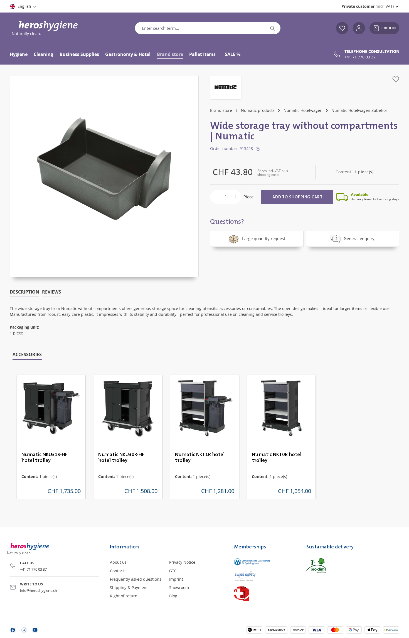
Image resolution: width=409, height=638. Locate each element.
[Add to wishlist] (395, 79)
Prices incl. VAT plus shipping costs (272, 172)
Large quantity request (263, 238)
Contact (117, 570)
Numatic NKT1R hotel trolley (200, 458)
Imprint (176, 579)
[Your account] (359, 28)
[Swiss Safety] (264, 575)
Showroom (179, 587)
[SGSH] (264, 561)
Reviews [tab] (51, 292)
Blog (173, 595)
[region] (104, 176)
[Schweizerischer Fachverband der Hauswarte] (264, 593)
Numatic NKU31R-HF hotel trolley (44, 458)
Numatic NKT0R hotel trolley (276, 458)
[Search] (272, 28)
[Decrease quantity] (215, 197)
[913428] (104, 171)
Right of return (123, 595)
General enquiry (359, 238)
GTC (173, 570)
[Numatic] (225, 88)
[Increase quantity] (235, 197)
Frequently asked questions (135, 579)
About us (118, 562)
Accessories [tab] (27, 354)
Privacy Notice (182, 562)
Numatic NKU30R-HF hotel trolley (121, 458)
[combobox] (200, 28)
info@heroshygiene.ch (38, 590)
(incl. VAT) (367, 6)
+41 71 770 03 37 (360, 57)
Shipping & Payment (129, 587)
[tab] (24, 292)
